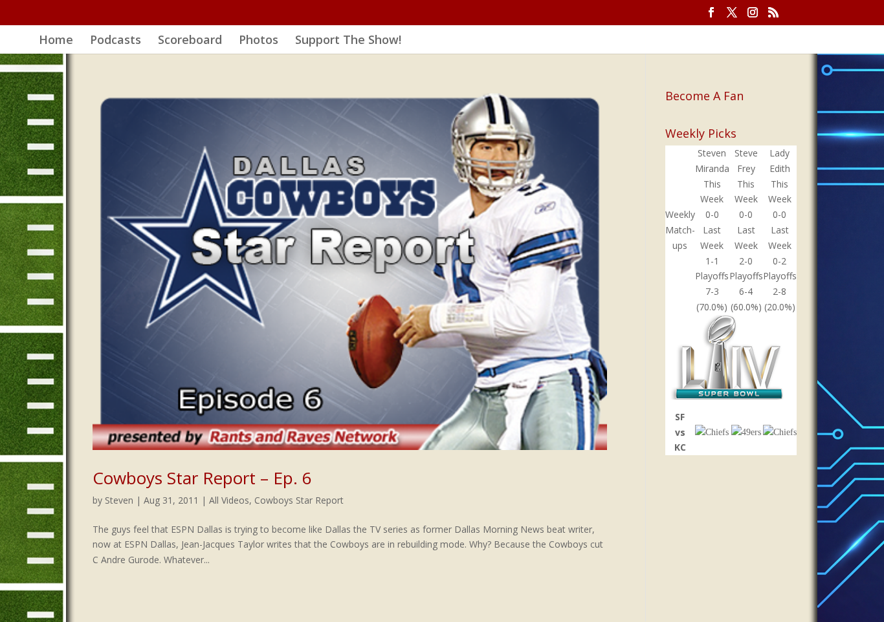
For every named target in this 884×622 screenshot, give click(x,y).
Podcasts (115, 41)
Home (56, 41)
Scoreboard (190, 41)
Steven (119, 500)
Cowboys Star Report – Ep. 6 (202, 477)
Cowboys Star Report (299, 500)
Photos (258, 41)
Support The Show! (348, 41)
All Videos (229, 500)
